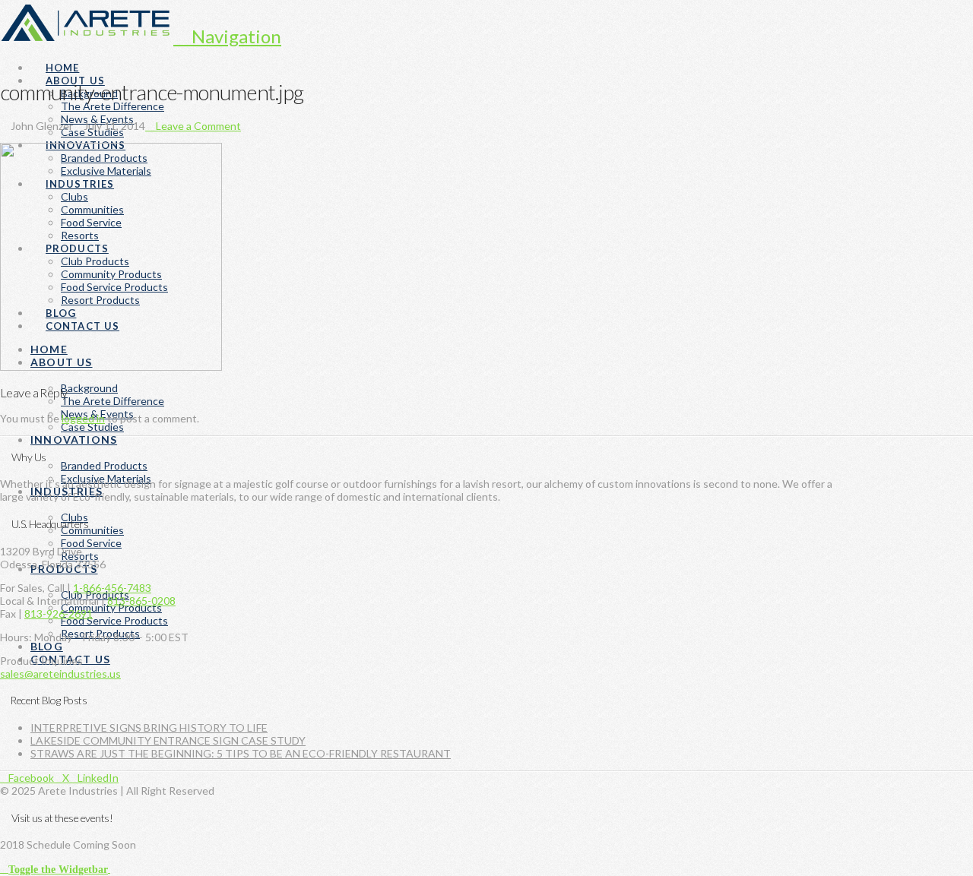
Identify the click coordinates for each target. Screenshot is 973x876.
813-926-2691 (58, 613)
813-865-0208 (141, 600)
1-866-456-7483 (112, 587)
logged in (83, 418)
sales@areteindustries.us (60, 673)
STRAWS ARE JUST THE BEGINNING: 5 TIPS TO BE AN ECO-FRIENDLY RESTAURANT (240, 753)
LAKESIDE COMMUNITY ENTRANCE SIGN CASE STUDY (168, 740)
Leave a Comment (197, 125)
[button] (227, 36)
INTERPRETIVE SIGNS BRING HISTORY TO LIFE (149, 727)
